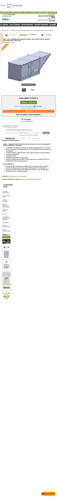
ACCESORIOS (5, 222)
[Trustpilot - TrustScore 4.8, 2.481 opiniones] (28, 120)
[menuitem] (5, 24)
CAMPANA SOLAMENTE (5, 200)
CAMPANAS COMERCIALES (5, 192)
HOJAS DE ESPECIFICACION (6, 230)
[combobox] (51, 29)
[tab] (10, 139)
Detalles (10, 138)
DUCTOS (4, 214)
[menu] (28, 24)
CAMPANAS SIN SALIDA (6, 196)
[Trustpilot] (5, 19)
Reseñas (29, 138)
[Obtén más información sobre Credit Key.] (28, 107)
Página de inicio (5, 30)
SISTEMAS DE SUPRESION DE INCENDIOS (5, 218)
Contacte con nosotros (36, 138)
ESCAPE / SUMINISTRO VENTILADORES (6, 206)
